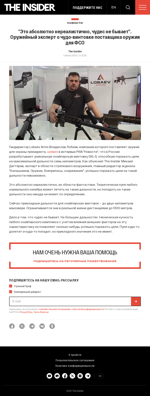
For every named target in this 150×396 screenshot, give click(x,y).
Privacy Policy (26, 312)
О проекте (75, 354)
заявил (52, 151)
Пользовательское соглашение (75, 360)
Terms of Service (40, 312)
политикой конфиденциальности (88, 309)
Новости (75, 23)
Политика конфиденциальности (75, 365)
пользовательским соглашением (54, 309)
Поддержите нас (87, 7)
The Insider (75, 51)
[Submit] (135, 301)
